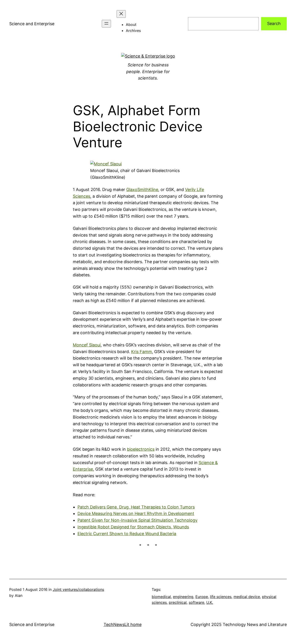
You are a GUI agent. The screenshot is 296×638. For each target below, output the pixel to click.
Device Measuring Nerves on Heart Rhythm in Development (135, 513)
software (196, 602)
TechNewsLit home (123, 624)
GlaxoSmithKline (142, 189)
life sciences (220, 596)
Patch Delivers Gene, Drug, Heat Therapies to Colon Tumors (136, 507)
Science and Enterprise (31, 23)
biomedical (161, 596)
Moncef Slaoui (87, 344)
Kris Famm (141, 351)
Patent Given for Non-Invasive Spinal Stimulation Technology (137, 520)
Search (274, 23)
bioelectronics (140, 449)
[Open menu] (106, 24)
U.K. (209, 602)
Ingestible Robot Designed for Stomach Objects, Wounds (133, 526)
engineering (183, 596)
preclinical (178, 602)
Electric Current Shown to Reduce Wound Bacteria (126, 533)
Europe (201, 596)
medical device (247, 596)
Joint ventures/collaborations (78, 589)
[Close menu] (121, 14)
